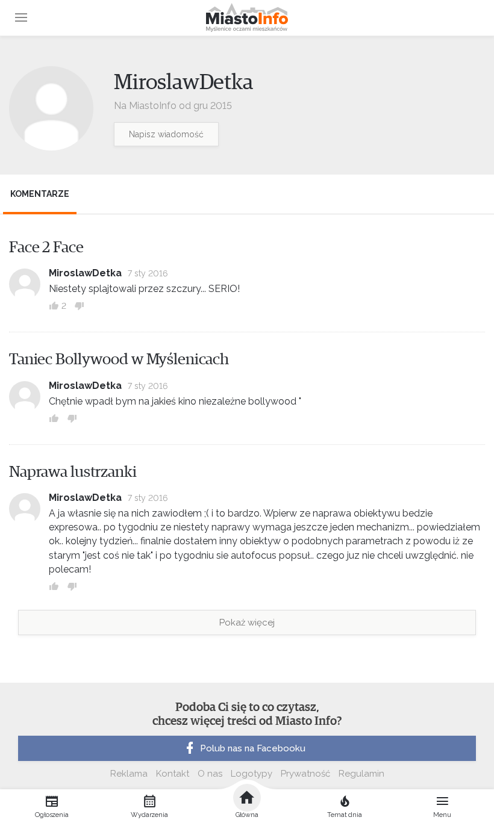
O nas (210, 773)
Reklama (129, 773)
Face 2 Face (46, 247)
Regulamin (361, 773)
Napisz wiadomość (166, 134)
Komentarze (39, 194)
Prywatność (305, 773)
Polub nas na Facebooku (252, 748)
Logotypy (251, 773)
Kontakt (172, 773)
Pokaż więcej (247, 622)
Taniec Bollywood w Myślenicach (119, 359)
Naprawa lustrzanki (73, 472)
